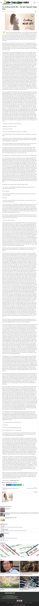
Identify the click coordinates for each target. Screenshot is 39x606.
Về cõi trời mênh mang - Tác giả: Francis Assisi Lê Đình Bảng (9, 589)
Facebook (9, 484)
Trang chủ (30, 602)
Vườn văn (21, 602)
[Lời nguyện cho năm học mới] (2, 519)
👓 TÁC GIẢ (22, 556)
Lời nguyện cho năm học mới (10, 517)
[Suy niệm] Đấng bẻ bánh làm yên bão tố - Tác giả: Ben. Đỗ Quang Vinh (28, 589)
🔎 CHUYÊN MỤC (3, 556)
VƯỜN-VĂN (15, 482)
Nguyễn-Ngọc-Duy (9, 482)
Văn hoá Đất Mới (4, 529)
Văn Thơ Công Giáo (5, 533)
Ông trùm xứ (7, 508)
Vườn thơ (26, 602)
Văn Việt (2, 526)
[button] (38, 3)
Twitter (14, 484)
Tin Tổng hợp (16, 602)
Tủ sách (8, 602)
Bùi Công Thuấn (4, 540)
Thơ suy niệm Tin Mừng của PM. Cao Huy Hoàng (8, 538)
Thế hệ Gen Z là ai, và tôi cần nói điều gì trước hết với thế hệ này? (11, 527)
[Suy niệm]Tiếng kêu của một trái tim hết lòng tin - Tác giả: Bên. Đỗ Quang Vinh (29, 574)
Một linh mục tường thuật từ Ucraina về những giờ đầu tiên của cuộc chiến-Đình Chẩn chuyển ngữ (22, 513)
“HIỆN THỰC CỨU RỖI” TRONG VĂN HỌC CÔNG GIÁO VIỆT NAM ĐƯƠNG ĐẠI (13, 530)
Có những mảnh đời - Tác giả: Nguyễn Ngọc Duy (7, 501)
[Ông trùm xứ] (2, 510)
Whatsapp (19, 484)
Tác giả (12, 602)
